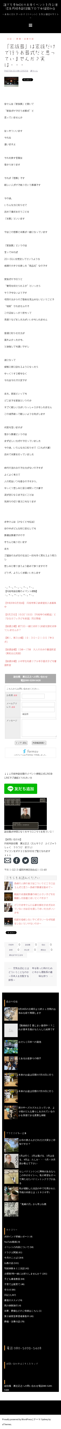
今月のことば (11, 1257)
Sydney (44, 1419)
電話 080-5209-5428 (24, 1348)
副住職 (27, 945)
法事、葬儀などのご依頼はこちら (21, 1310)
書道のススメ (11, 1300)
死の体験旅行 (11, 1305)
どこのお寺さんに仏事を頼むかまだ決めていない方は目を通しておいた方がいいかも (34, 909)
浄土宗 (26, 950)
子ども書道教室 (12, 1278)
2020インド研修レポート (16, 1236)
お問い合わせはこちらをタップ (22, 1364)
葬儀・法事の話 (25, 39)
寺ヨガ (7, 1289)
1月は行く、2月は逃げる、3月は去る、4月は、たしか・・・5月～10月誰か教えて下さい (37, 1159)
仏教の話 (8, 1263)
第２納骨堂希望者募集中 (16, 1316)
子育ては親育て (12, 1284)
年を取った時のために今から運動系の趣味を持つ (42, 972)
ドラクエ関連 (11, 1252)
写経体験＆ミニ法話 (14, 1268)
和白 (43, 945)
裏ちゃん (34, 71)
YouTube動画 (10, 1241)
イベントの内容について (16, 1247)
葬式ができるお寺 (16, 955)
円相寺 (11, 945)
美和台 (43, 950)
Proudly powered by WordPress (17, 1419)
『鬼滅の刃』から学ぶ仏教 (32, 1204)
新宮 (11, 950)
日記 (9, 39)
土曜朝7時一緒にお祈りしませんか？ (23, 1273)
